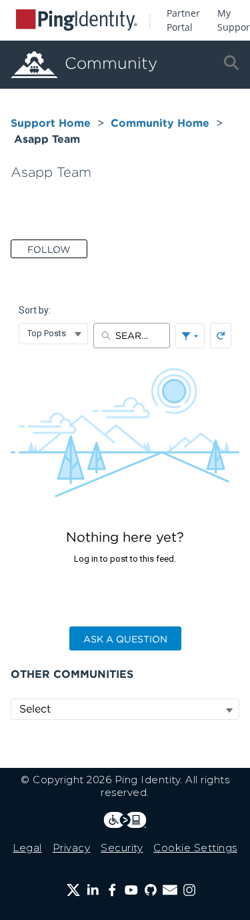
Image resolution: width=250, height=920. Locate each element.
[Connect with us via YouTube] (131, 890)
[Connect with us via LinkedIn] (92, 890)
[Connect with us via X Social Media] (73, 890)
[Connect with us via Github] (150, 890)
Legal (27, 847)
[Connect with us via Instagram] (189, 890)
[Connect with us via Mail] (170, 890)
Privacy (72, 847)
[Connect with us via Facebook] (112, 890)
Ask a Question (125, 639)
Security (122, 847)
